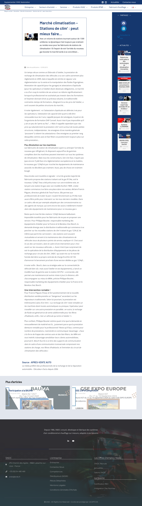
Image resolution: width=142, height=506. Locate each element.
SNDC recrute (100, 464)
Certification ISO (101, 484)
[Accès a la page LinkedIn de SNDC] (68, 441)
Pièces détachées (58, 481)
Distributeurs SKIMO (59, 476)
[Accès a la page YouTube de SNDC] (73, 441)
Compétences (56, 472)
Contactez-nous (57, 467)
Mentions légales (57, 485)
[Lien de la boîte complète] (124, 62)
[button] (35, 7)
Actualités (98, 468)
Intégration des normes (104, 488)
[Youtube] (106, 2)
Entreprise (54, 462)
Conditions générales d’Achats (63, 490)
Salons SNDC (100, 472)
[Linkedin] (103, 2)
